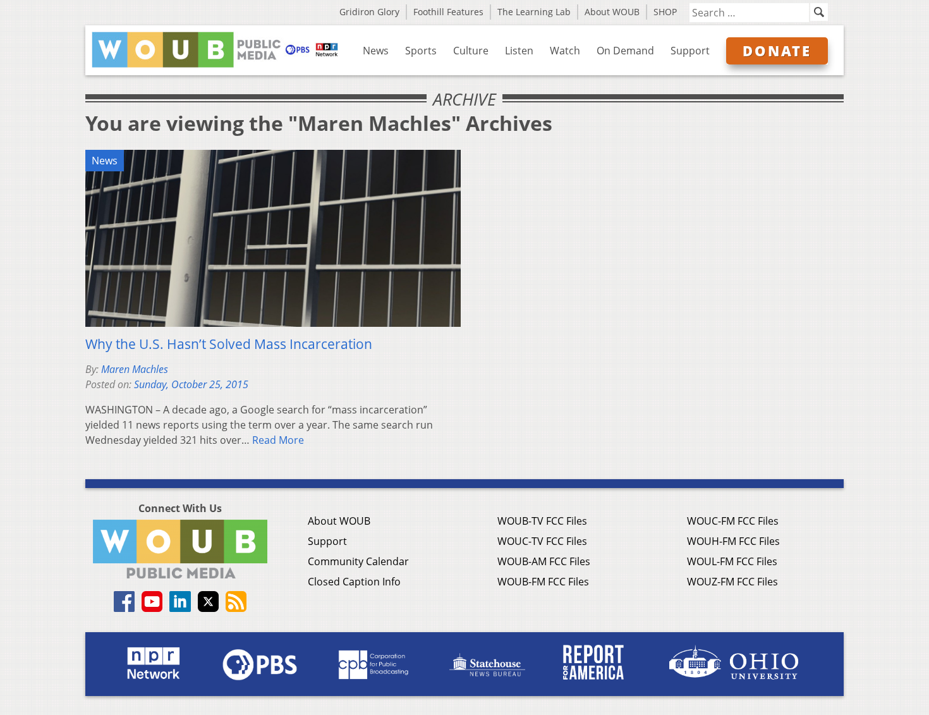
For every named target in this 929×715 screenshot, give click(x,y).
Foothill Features (448, 12)
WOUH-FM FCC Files (733, 541)
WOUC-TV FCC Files (542, 541)
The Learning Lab (534, 12)
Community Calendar (358, 561)
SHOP (665, 12)
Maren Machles (134, 369)
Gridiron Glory (369, 12)
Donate (777, 50)
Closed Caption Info (354, 582)
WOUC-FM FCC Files (733, 521)
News (376, 51)
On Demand (625, 51)
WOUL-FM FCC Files (732, 561)
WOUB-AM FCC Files (543, 561)
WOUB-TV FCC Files (542, 521)
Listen (519, 51)
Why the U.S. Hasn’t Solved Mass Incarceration (228, 343)
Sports (421, 51)
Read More (278, 440)
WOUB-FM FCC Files (543, 582)
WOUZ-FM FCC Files (732, 582)
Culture (471, 51)
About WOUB (612, 12)
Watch (565, 51)
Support (690, 51)
